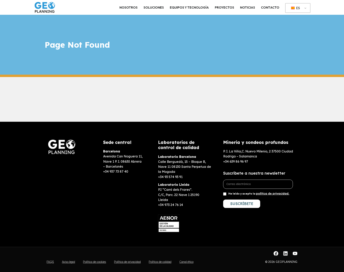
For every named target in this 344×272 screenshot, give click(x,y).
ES (297, 8)
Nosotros (128, 7)
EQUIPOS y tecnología (189, 7)
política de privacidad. (272, 193)
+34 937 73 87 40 (115, 171)
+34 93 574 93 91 (170, 177)
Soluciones (154, 7)
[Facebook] (276, 253)
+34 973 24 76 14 (170, 205)
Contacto (270, 7)
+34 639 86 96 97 (235, 161)
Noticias (247, 7)
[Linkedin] (285, 253)
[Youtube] (295, 253)
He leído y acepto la (258, 193)
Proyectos (224, 7)
